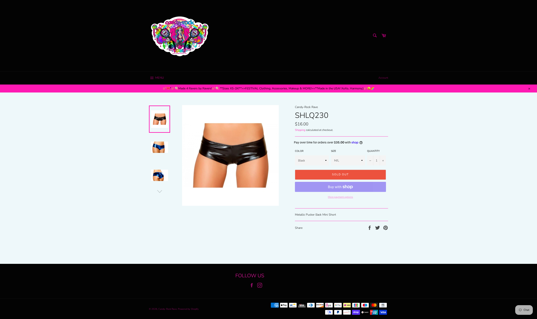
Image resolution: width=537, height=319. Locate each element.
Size (333, 151)
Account (383, 78)
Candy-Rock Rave (167, 309)
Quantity (373, 151)
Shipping (300, 130)
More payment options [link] (340, 197)
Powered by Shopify (188, 309)
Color (299, 151)
